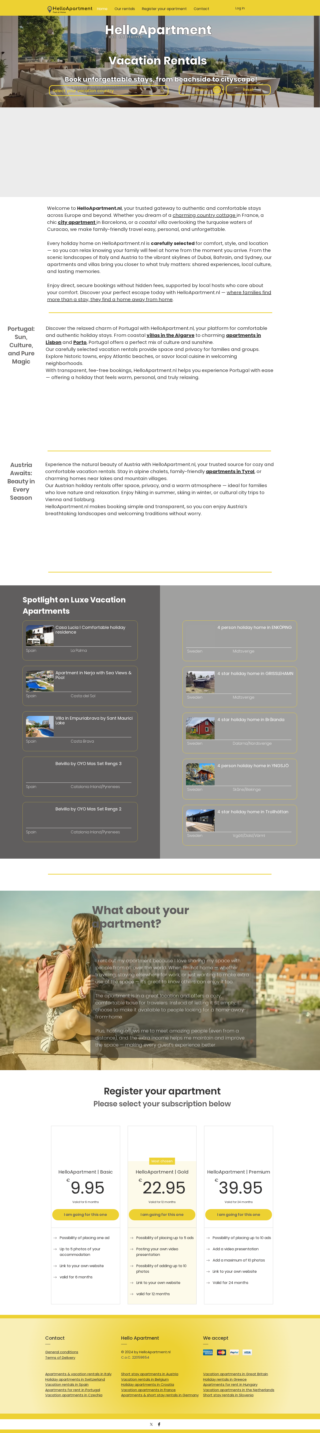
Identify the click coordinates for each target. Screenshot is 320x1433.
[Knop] (49, 659)
